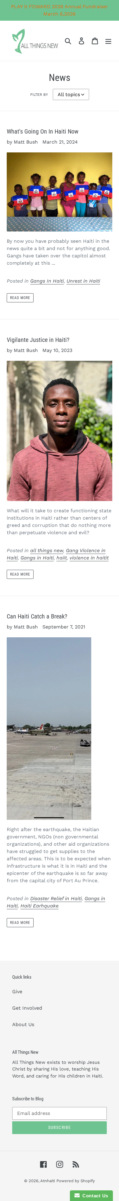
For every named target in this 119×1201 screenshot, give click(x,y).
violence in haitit (89, 558)
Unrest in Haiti (83, 281)
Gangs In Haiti (47, 281)
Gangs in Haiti (37, 558)
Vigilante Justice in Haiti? (38, 339)
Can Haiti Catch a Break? (37, 616)
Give (17, 991)
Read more (20, 298)
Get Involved (27, 1008)
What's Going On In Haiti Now (42, 131)
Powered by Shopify (75, 1180)
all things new (46, 550)
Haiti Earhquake (39, 906)
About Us (23, 1024)
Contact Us (94, 1195)
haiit (61, 558)
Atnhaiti (47, 1180)
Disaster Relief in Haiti (56, 898)
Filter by (39, 94)
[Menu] (108, 41)
